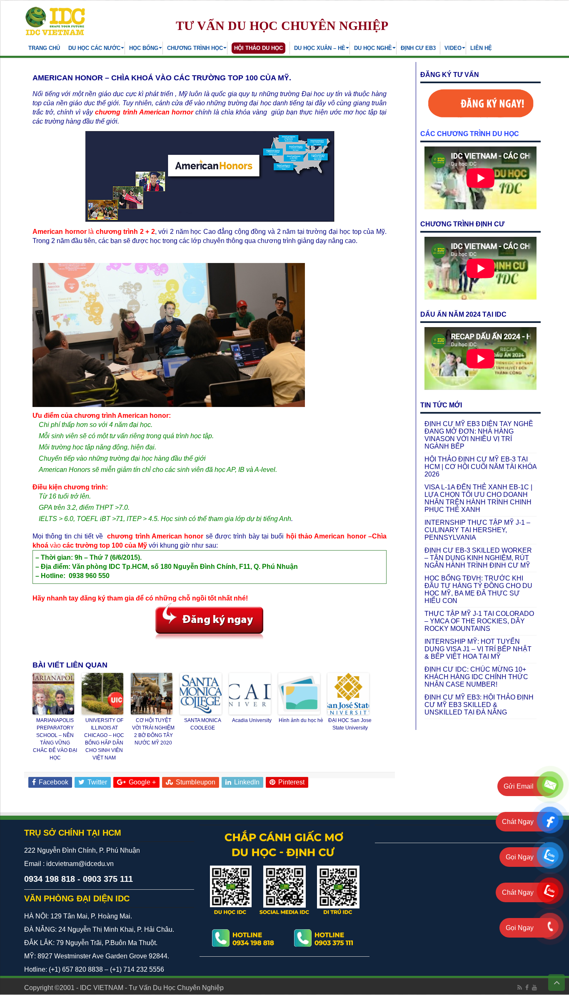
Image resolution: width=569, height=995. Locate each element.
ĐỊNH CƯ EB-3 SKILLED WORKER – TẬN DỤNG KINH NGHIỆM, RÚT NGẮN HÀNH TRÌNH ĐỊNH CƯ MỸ (478, 558)
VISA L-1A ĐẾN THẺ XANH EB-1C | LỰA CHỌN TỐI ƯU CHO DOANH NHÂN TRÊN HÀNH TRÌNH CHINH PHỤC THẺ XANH (478, 498)
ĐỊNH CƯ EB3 (418, 48)
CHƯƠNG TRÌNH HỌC (195, 48)
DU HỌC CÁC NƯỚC (94, 48)
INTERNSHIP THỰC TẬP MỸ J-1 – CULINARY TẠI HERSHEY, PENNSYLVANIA (477, 530)
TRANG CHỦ (44, 48)
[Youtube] (534, 988)
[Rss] (520, 988)
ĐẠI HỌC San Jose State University (350, 724)
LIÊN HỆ (481, 48)
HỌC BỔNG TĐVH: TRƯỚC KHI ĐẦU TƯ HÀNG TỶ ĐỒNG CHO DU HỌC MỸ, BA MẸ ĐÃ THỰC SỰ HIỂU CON (478, 589)
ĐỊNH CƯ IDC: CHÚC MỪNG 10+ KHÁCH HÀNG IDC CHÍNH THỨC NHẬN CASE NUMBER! (476, 677)
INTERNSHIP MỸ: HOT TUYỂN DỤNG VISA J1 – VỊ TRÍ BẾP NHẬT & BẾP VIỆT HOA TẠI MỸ (478, 649)
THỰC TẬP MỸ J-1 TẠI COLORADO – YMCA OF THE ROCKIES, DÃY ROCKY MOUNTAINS (479, 621)
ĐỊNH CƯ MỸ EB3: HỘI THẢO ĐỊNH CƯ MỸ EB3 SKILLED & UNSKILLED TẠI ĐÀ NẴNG (479, 705)
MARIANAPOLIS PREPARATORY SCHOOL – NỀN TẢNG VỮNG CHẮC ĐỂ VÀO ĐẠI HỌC (55, 739)
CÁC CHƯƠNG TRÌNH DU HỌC (469, 133)
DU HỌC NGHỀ (373, 48)
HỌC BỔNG (143, 48)
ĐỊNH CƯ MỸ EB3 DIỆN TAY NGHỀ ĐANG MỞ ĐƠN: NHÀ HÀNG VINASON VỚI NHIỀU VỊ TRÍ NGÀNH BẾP (478, 435)
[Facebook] (526, 988)
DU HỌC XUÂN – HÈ (319, 48)
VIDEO (453, 48)
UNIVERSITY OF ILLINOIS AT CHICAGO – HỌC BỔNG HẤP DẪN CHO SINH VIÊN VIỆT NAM (104, 739)
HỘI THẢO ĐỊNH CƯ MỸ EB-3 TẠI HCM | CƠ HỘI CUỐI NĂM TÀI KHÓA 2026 (480, 467)
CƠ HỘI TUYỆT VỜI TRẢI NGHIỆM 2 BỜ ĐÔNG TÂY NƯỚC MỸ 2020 (153, 731)
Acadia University (252, 720)
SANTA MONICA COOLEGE (202, 724)
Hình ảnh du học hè (301, 720)
